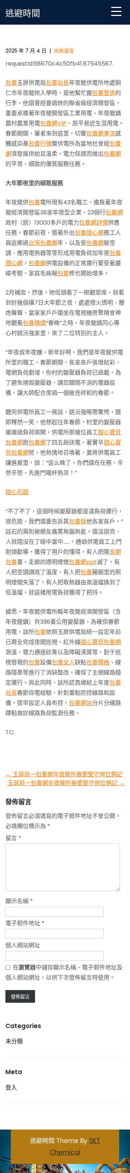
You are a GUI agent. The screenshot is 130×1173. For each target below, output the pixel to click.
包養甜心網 (89, 233)
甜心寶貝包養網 (101, 642)
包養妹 (77, 521)
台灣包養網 (43, 243)
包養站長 (57, 83)
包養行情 (40, 143)
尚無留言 (64, 50)
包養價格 (97, 662)
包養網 (112, 154)
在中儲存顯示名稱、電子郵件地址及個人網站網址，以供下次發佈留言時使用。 (63, 972)
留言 (13, 838)
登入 (11, 1088)
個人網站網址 (22, 945)
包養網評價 (93, 222)
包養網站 (80, 703)
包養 (11, 83)
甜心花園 (17, 492)
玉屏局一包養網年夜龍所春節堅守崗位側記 (63, 774)
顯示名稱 (19, 901)
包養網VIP (53, 123)
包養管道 (103, 93)
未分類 (14, 1041)
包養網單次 (100, 133)
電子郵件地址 (24, 923)
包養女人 (63, 662)
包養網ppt (83, 562)
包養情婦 (34, 323)
